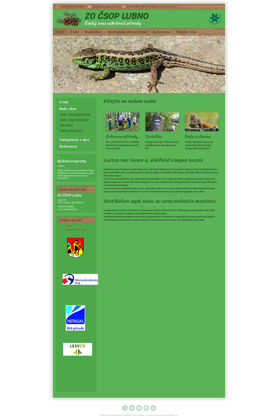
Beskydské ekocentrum (127, 32)
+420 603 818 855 (72, 6)
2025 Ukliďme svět (71, 130)
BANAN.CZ (129, 415)
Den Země (66, 125)
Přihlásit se (173, 415)
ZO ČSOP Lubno (117, 15)
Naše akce (93, 32)
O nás (74, 32)
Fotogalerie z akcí (74, 140)
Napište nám (186, 32)
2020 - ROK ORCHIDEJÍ (74, 120)
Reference (161, 32)
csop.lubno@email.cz (106, 6)
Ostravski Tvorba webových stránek (151, 415)
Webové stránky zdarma (110, 415)
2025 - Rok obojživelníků (75, 114)
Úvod (60, 32)
